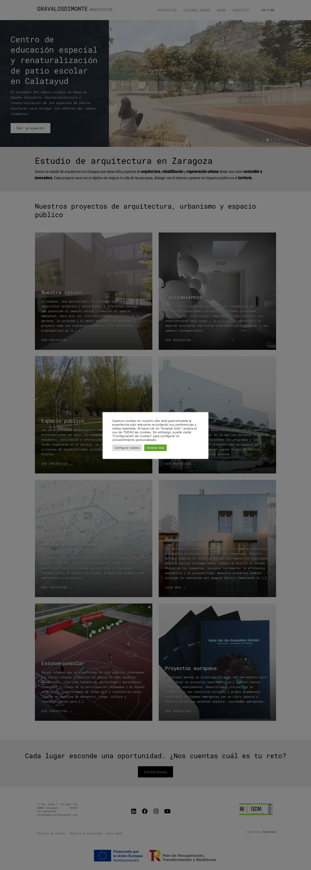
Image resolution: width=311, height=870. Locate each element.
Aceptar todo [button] (155, 447)
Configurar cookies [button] (127, 447)
